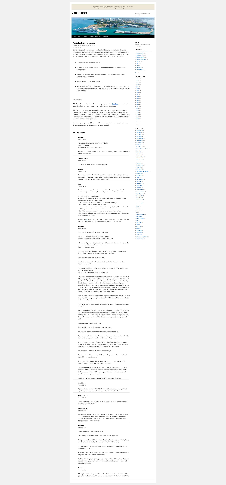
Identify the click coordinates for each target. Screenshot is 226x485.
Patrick (137, 177)
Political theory (139, 69)
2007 (137, 114)
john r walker (139, 175)
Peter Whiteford (139, 189)
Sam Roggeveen (139, 238)
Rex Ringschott (139, 157)
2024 (137, 80)
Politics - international (141, 59)
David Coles (139, 232)
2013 (137, 102)
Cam (137, 161)
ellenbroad (138, 228)
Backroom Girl (139, 195)
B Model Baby (139, 202)
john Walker (139, 197)
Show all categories (139, 72)
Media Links (98, 36)
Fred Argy (138, 150)
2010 (137, 108)
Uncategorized (139, 53)
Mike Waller (139, 230)
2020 (137, 88)
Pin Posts (105, 36)
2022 (137, 84)
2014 (137, 100)
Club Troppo (79, 12)
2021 (137, 86)
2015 (137, 98)
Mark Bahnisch (139, 138)
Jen (137, 220)
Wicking (138, 153)
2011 (137, 106)
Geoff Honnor (139, 144)
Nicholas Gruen (91, 45)
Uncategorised (139, 55)
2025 (137, 78)
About (79, 36)
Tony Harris (139, 142)
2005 (137, 118)
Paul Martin (138, 222)
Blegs (79, 47)
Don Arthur (138, 134)
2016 (137, 96)
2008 (137, 112)
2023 (137, 82)
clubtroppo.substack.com (126, 8)
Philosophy (138, 67)
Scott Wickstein (139, 165)
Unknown (138, 167)
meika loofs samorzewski (141, 236)
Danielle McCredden (140, 199)
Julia (137, 208)
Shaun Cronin (139, 183)
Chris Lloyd (139, 169)
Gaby (137, 206)
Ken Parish (138, 132)
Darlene (138, 224)
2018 (137, 92)
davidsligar (138, 226)
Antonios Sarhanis (140, 191)
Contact (85, 36)
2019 (137, 90)
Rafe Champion (139, 179)
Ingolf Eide (138, 163)
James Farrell (139, 140)
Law (137, 63)
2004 (137, 121)
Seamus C (138, 210)
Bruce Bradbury (139, 193)
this (87, 219)
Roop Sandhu (139, 185)
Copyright (91, 36)
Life (137, 65)
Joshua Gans (139, 234)
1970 (137, 125)
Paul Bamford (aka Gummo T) (142, 171)
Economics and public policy (142, 51)
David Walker (139, 146)
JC (137, 212)
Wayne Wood (139, 155)
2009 (137, 110)
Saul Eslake (138, 181)
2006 (137, 116)
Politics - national (140, 57)
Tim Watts (115, 104)
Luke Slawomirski (140, 214)
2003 (137, 123)
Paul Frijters (139, 136)
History (138, 61)
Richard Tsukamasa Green (141, 148)
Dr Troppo (138, 187)
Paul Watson (139, 216)
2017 (137, 94)
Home (74, 36)
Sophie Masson (139, 159)
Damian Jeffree (139, 204)
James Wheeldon (140, 218)
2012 (137, 104)
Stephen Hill (139, 173)
